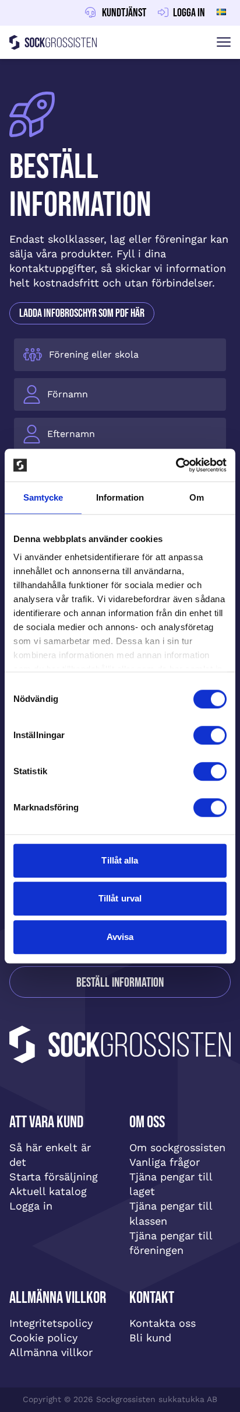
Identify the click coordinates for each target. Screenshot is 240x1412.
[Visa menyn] (224, 42)
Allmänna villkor (51, 1352)
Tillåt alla (119, 860)
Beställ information (120, 983)
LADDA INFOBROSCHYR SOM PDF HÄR (81, 313)
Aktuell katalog (48, 1191)
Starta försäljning (53, 1176)
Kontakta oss (162, 1323)
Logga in (30, 1206)
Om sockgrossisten (177, 1147)
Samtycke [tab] (43, 497)
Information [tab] (120, 497)
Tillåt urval (120, 898)
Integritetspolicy (51, 1323)
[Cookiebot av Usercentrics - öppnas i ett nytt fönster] (176, 465)
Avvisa (120, 937)
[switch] (210, 735)
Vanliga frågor (164, 1162)
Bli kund (150, 1337)
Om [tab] (196, 497)
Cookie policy (43, 1337)
